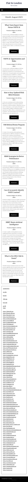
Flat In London (14, 3)
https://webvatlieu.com (8, 464)
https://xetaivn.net (7, 470)
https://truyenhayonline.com (10, 459)
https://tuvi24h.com (8, 461)
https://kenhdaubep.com (9, 428)
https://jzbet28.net (7, 377)
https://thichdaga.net (8, 324)
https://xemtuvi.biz (7, 468)
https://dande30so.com (8, 357)
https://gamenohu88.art (9, 371)
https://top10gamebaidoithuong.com (12, 389)
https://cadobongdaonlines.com (11, 346)
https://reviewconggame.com (10, 326)
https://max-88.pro (7, 386)
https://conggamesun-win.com (10, 355)
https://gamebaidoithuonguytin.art (11, 366)
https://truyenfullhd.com (9, 457)
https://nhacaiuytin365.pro (9, 349)
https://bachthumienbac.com (10, 340)
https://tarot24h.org (8, 444)
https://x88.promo (7, 351)
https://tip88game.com (8, 358)
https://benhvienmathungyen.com (11, 406)
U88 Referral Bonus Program (14, 125)
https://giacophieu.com (8, 422)
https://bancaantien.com (9, 329)
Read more (14, 51)
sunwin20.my (6, 288)
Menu (25, 10)
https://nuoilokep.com (8, 391)
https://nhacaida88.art (8, 362)
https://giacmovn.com (8, 420)
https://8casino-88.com (9, 313)
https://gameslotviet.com (9, 373)
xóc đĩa (4, 292)
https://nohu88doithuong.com (10, 333)
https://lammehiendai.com (9, 431)
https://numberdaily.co (8, 437)
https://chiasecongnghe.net (10, 410)
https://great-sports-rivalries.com (11, 424)
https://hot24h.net (7, 426)
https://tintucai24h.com (9, 451)
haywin (4, 295)
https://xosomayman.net (9, 335)
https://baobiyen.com (8, 399)
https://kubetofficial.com (9, 380)
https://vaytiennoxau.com (9, 462)
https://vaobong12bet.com (9, 344)
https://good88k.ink (8, 375)
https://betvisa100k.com (9, 408)
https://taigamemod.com (9, 442)
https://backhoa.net (8, 397)
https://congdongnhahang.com (10, 413)
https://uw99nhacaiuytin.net (10, 348)
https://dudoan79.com (8, 360)
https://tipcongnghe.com (9, 453)
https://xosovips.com (8, 353)
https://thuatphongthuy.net (10, 448)
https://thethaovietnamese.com (11, 446)
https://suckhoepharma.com (10, 440)
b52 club (5, 302)
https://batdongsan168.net (10, 402)
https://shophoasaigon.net (9, 439)
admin (14, 32)
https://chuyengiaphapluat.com (10, 411)
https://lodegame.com (8, 384)
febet (4, 308)
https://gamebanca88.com (9, 369)
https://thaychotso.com (9, 393)
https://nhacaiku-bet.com (9, 368)
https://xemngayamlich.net (9, 466)
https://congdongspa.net (9, 415)
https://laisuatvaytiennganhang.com (12, 430)
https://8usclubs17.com (9, 315)
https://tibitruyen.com (8, 450)
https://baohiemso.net (8, 400)
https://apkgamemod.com (9, 395)
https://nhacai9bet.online (9, 388)
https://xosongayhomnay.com (10, 342)
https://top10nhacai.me (9, 317)
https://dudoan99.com (8, 364)
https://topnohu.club (8, 331)
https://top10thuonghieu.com (10, 455)
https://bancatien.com (8, 338)
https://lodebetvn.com (8, 382)
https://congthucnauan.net (9, 417)
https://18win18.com (8, 311)
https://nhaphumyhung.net (9, 435)
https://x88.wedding (8, 337)
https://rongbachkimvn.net (9, 322)
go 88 (4, 306)
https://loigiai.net (7, 433)
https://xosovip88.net (8, 320)
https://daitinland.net (8, 419)
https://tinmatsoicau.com (9, 327)
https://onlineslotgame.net (9, 318)
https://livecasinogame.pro (9, 379)
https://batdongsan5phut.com (10, 404)
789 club (5, 299)
